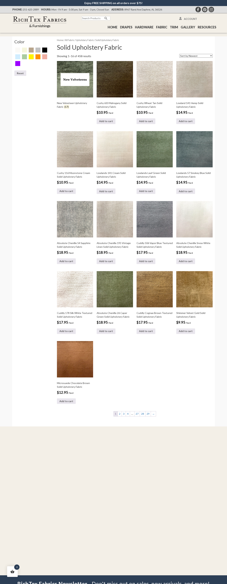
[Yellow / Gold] (31, 56)
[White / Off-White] (17, 49)
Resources (207, 27)
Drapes (126, 27)
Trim (174, 27)
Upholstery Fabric (85, 40)
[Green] (24, 56)
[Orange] (38, 56)
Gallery (188, 27)
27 (137, 413)
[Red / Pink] (44, 56)
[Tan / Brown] (31, 49)
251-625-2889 (31, 9)
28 (142, 413)
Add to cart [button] (106, 121)
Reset (20, 73)
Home (112, 27)
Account (190, 18)
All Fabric (69, 40)
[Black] (44, 49)
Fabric (161, 27)
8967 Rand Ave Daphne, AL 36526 (143, 9)
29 (148, 413)
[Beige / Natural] (24, 49)
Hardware (144, 27)
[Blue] (17, 56)
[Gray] (38, 49)
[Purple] (17, 63)
